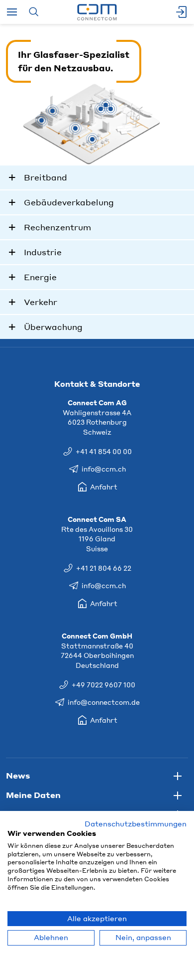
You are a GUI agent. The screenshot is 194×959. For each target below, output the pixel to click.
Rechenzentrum (57, 227)
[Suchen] (33, 12)
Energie (40, 277)
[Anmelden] (182, 12)
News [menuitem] (18, 775)
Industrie (43, 252)
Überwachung (53, 326)
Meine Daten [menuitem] (33, 795)
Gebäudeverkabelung (69, 202)
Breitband (45, 177)
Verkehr (40, 302)
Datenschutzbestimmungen (136, 823)
